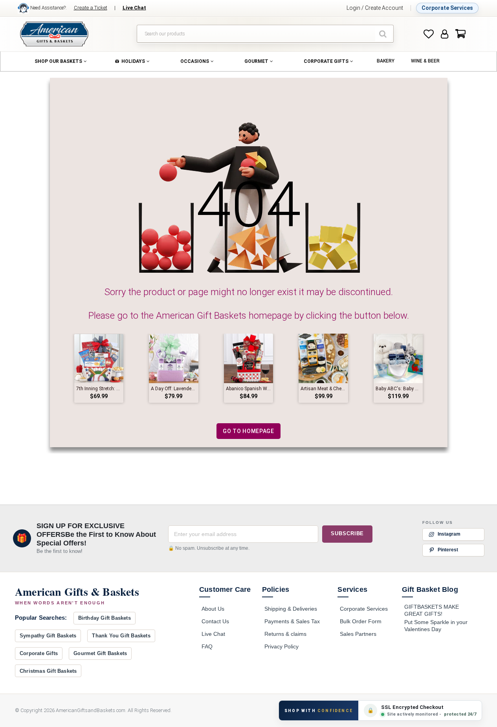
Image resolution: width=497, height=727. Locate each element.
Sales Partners (358, 634)
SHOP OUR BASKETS (58, 61)
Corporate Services (447, 8)
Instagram (449, 534)
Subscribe (347, 533)
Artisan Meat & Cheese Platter (323, 388)
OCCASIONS (194, 61)
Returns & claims (285, 634)
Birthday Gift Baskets (104, 618)
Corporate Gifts (39, 653)
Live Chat (213, 634)
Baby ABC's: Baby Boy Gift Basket (398, 388)
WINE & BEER (425, 61)
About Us (213, 609)
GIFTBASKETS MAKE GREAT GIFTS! (431, 610)
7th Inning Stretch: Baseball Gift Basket (99, 388)
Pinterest (448, 550)
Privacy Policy (281, 646)
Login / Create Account (375, 8)
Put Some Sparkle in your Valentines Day (436, 625)
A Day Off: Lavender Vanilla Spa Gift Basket (173, 388)
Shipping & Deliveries (290, 609)
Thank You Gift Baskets (121, 636)
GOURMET (256, 61)
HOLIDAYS (133, 61)
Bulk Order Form (360, 621)
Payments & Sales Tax (292, 621)
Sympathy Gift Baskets (48, 636)
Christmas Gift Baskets (48, 671)
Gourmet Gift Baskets (100, 653)
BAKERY (385, 61)
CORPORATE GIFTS (326, 61)
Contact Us (215, 621)
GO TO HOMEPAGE (248, 431)
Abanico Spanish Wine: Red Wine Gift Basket (248, 388)
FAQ (207, 646)
